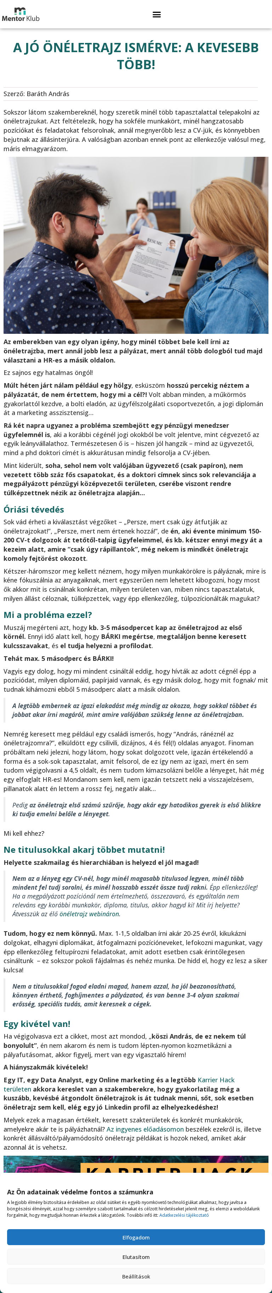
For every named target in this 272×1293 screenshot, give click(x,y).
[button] (157, 14)
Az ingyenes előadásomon (145, 1129)
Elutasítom (136, 1256)
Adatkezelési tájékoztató (184, 1215)
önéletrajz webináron (88, 914)
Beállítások (136, 1276)
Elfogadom (136, 1237)
